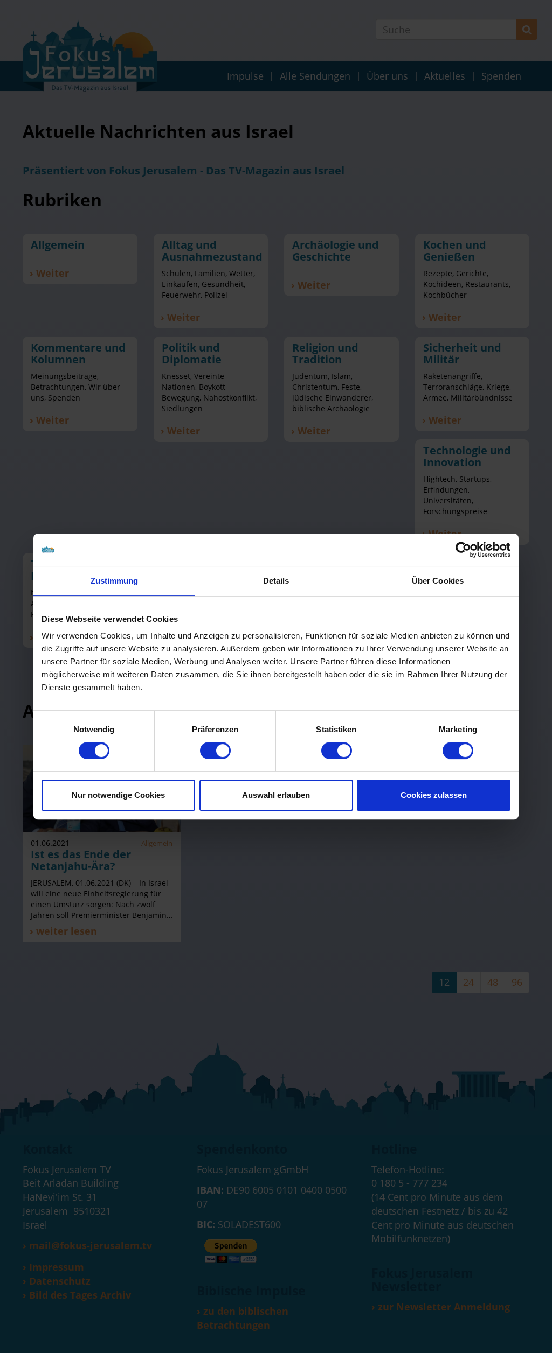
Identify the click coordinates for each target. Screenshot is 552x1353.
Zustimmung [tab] (115, 580)
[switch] (215, 750)
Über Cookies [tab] (438, 580)
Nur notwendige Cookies (118, 795)
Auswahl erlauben (276, 795)
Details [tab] (276, 580)
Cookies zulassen (434, 795)
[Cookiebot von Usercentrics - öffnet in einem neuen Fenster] (463, 550)
